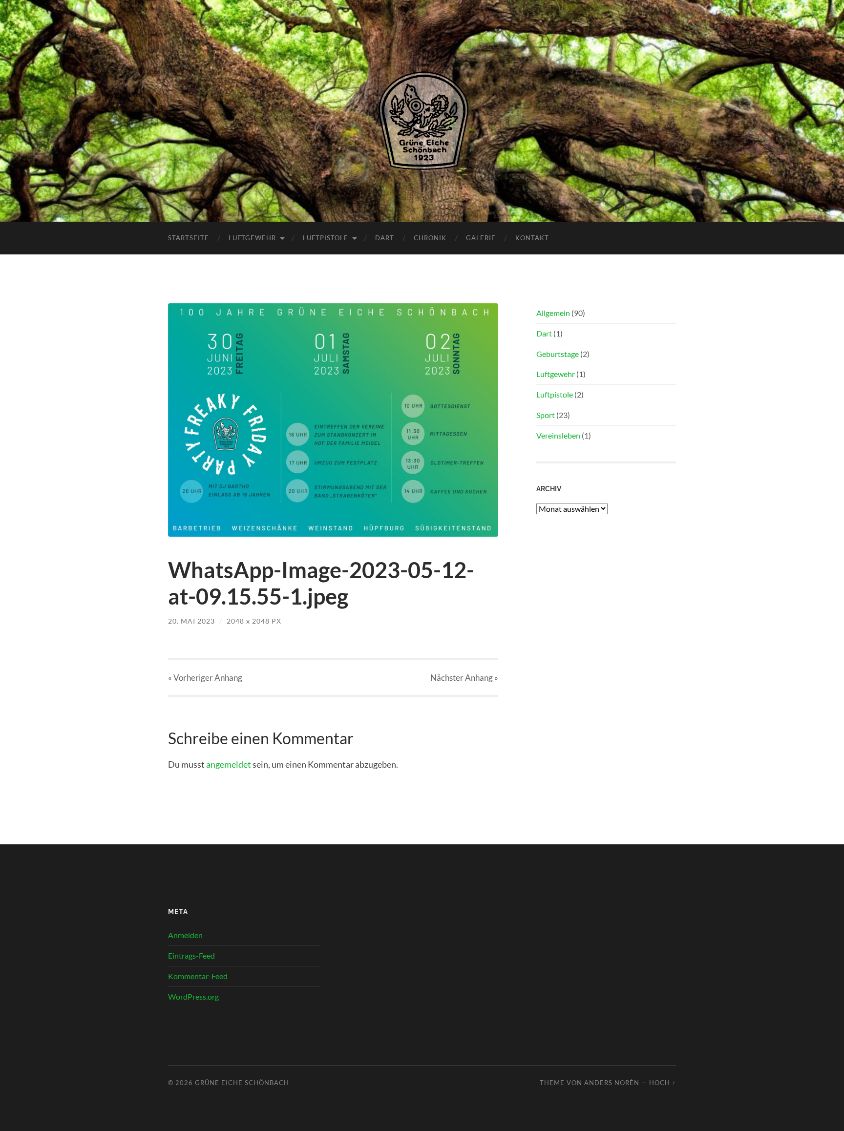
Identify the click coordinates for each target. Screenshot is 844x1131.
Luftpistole (325, 238)
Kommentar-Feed (198, 976)
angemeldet (228, 764)
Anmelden (185, 935)
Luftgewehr (252, 238)
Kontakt (532, 238)
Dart (384, 238)
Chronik (430, 238)
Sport (545, 414)
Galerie (481, 238)
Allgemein (553, 312)
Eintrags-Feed (191, 955)
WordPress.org (193, 996)
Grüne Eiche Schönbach (242, 1083)
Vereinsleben (558, 435)
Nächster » (464, 677)
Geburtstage (557, 353)
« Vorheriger (205, 677)
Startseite (188, 238)
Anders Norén (611, 1083)
